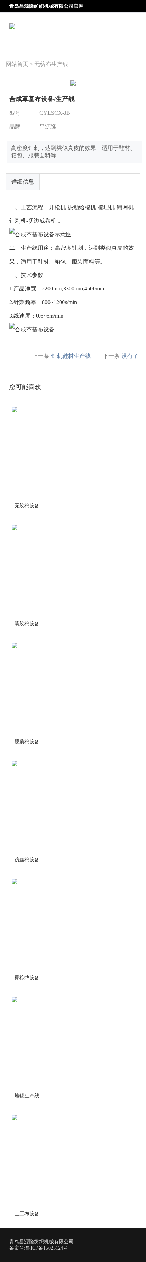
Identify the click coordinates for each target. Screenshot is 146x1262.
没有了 (130, 356)
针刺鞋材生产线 (71, 356)
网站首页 (17, 64)
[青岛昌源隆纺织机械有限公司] (12, 21)
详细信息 (22, 182)
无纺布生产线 (51, 64)
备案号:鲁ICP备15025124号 (38, 1248)
